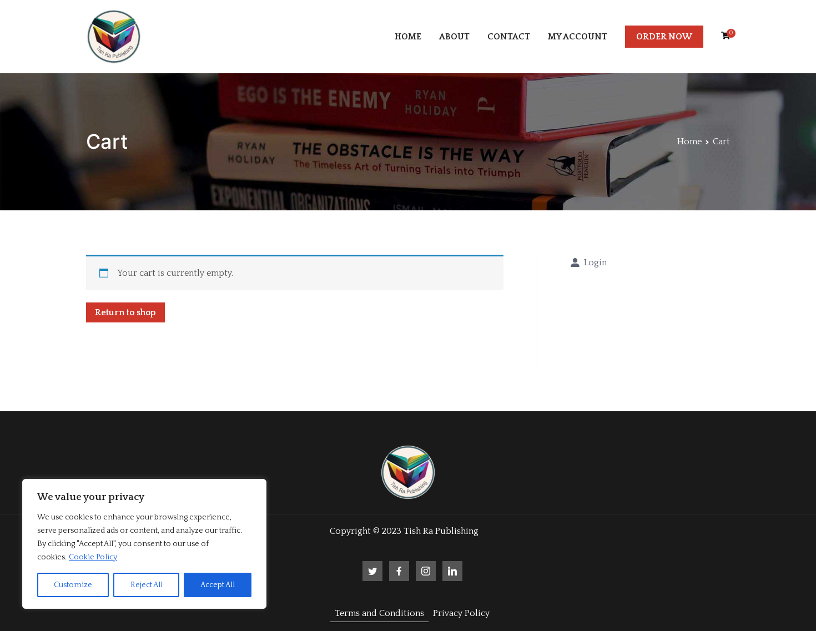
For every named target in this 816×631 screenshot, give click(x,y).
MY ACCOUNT (577, 37)
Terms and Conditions (379, 613)
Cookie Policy (93, 557)
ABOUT (454, 37)
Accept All (217, 584)
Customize (73, 584)
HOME (408, 37)
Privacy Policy (461, 613)
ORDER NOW (664, 37)
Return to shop (125, 312)
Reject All (146, 584)
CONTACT (508, 37)
